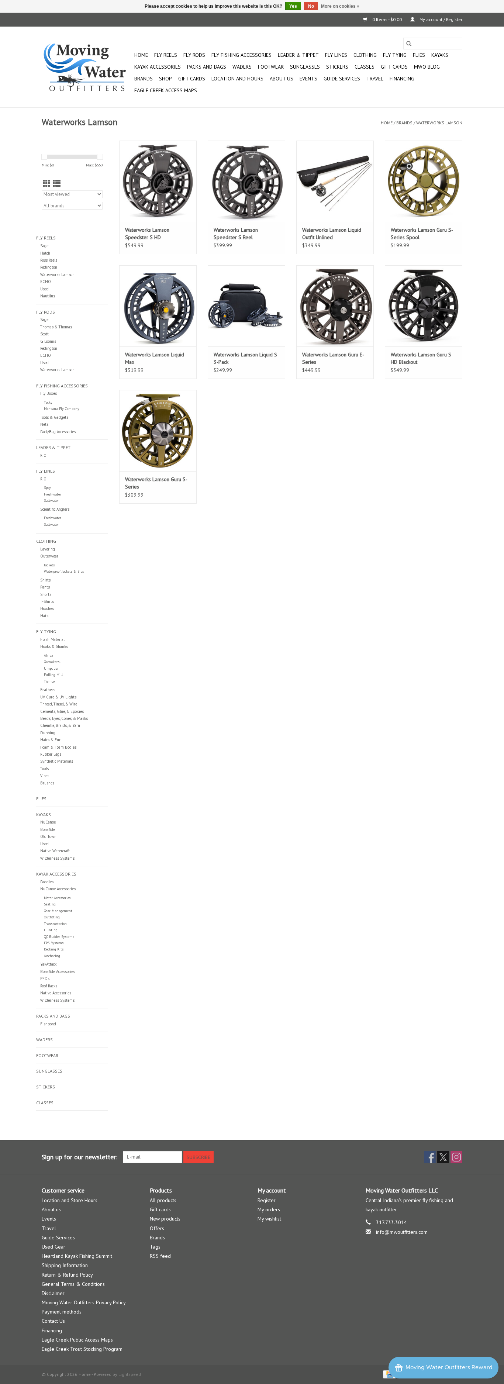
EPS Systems (53, 943)
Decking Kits (53, 949)
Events (308, 78)
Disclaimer (53, 1293)
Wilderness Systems (57, 858)
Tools (44, 768)
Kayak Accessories (157, 66)
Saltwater (51, 500)
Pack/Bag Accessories (58, 431)
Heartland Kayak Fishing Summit (77, 1256)
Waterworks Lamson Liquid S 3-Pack (245, 358)
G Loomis (48, 341)
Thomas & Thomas (56, 326)
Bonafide (47, 829)
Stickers (337, 66)
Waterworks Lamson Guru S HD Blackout (421, 358)
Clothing (365, 55)
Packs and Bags (206, 66)
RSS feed (160, 1256)
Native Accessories (55, 992)
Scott (44, 333)
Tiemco (49, 681)
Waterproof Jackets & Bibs (64, 571)
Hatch (45, 253)
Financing (402, 78)
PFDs (44, 978)
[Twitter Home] (443, 1157)
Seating (50, 904)
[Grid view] (47, 184)
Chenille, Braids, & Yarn (60, 725)
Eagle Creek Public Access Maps (77, 1339)
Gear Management (58, 910)
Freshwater (52, 494)
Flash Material (52, 639)
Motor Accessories (57, 897)
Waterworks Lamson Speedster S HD (147, 234)
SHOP (165, 78)
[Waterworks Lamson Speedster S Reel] (246, 181)
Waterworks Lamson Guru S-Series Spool (422, 234)
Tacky (48, 402)
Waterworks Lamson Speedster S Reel (236, 234)
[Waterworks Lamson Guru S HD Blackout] (423, 305)
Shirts (45, 580)
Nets (44, 424)
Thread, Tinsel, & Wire (58, 704)
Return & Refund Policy (67, 1274)
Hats (44, 615)
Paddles (46, 881)
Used (44, 288)
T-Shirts (47, 601)
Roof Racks (48, 985)
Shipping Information (65, 1265)
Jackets (49, 565)
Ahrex (48, 655)
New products (165, 1218)
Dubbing (47, 732)
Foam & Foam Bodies (58, 747)
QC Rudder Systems (59, 936)
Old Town (48, 836)
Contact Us (53, 1321)
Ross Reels (48, 260)
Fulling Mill (53, 674)
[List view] (57, 184)
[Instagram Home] (456, 1157)
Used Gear (53, 1246)
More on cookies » (340, 6)
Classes (364, 66)
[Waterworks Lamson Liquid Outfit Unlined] (335, 181)
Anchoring (52, 955)
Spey (47, 487)
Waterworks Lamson (439, 122)
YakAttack (48, 964)
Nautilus (47, 295)
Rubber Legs (50, 754)
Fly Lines (336, 55)
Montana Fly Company (61, 408)
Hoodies (47, 608)
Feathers (47, 689)
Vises (44, 775)
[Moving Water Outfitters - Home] (87, 67)
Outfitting (52, 917)
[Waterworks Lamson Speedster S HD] (158, 181)
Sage (44, 245)
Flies (419, 55)
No (311, 6)
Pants (45, 587)
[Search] (408, 43)
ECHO (45, 281)
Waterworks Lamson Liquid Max (154, 358)
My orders (269, 1209)
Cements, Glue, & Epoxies (62, 711)
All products (163, 1200)
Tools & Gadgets (54, 417)
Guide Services (342, 78)
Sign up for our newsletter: (79, 1157)
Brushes (47, 783)
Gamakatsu (53, 661)
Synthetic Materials (56, 761)
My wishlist (269, 1218)
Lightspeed (129, 1374)
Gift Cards (191, 78)
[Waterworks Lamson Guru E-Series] (335, 305)
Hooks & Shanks (54, 646)
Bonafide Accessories (57, 971)
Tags (155, 1246)
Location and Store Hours (69, 1200)
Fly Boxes (48, 393)
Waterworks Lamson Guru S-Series (156, 483)
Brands (143, 78)
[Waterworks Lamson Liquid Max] (158, 305)
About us (51, 1209)
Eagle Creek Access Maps (165, 90)
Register (267, 1200)
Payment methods (62, 1311)
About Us (281, 78)
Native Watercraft (55, 850)
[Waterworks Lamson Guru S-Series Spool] (423, 181)
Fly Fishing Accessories (241, 55)
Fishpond (48, 1023)
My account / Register (440, 19)
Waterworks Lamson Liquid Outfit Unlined (331, 234)
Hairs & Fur (50, 739)
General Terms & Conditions (73, 1284)
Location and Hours (237, 78)
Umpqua (51, 668)
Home (141, 55)
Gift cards (394, 66)
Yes (293, 6)
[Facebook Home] (430, 1157)
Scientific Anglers (54, 509)
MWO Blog (427, 66)
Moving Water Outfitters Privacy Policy (84, 1302)
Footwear (271, 66)
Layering (47, 549)
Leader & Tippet (298, 55)
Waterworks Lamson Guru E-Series (333, 358)
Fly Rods (194, 55)
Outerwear (49, 556)
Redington (48, 267)
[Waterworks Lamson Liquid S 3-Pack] (246, 305)
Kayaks (439, 55)
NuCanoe (48, 822)
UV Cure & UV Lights (58, 697)
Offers (157, 1228)
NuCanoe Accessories (58, 888)
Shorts (45, 594)
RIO (43, 455)
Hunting (51, 930)
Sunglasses (305, 66)
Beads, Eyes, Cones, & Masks (64, 718)
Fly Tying (395, 55)
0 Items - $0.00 (387, 19)
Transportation (55, 923)
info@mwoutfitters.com (402, 1232)
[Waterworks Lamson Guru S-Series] (158, 430)
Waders (242, 66)
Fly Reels (165, 55)
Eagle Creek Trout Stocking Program (82, 1349)
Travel (374, 78)
